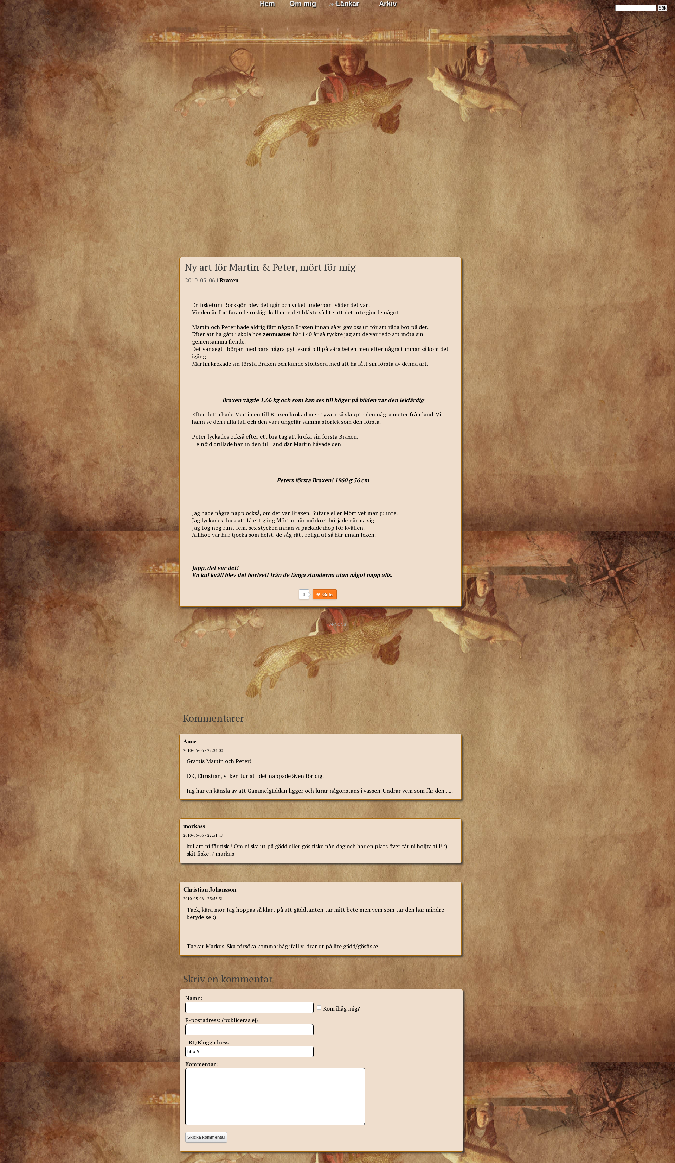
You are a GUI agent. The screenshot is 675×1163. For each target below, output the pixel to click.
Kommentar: (201, 1064)
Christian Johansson (209, 889)
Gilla (327, 594)
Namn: (193, 998)
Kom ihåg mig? (341, 1008)
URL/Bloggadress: (207, 1042)
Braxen (229, 280)
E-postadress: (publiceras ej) (221, 1020)
